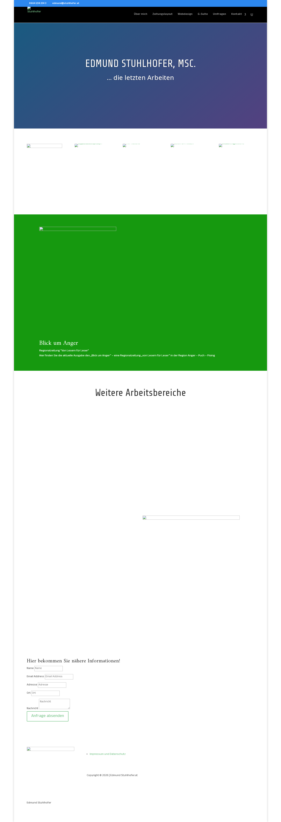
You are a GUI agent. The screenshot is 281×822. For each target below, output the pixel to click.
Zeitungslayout (162, 14)
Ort (29, 693)
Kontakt (236, 14)
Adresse (32, 685)
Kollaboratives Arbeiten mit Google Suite (138, 457)
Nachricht (32, 708)
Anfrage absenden (47, 716)
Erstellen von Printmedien (58, 452)
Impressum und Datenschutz (108, 754)
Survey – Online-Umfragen (219, 452)
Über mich (140, 14)
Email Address (35, 677)
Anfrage (51, 577)
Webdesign (185, 14)
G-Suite (203, 14)
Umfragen (219, 14)
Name (30, 668)
